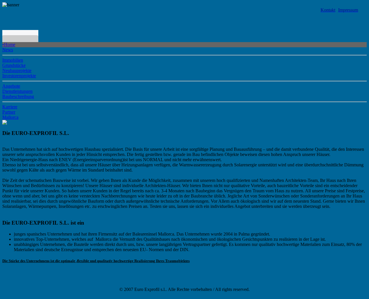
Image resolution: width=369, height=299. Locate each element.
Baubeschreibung (18, 96)
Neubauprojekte (16, 70)
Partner (8, 112)
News (7, 49)
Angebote (11, 86)
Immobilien (12, 60)
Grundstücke (14, 65)
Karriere (9, 106)
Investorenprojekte (19, 75)
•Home (8, 44)
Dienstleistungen (17, 91)
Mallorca (10, 117)
